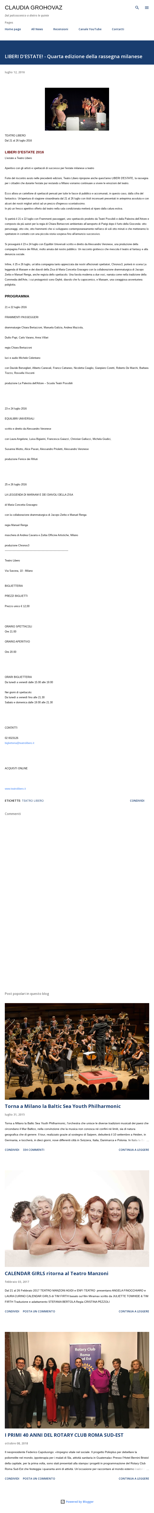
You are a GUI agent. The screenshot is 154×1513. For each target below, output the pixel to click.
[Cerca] (137, 7)
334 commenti (33, 1150)
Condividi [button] (137, 800)
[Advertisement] (77, 950)
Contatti (118, 29)
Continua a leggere (134, 1150)
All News (37, 29)
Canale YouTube (90, 29)
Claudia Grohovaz (33, 7)
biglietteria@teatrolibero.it (19, 743)
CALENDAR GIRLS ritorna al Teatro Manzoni (56, 1273)
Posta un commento (39, 1311)
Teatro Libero (33, 800)
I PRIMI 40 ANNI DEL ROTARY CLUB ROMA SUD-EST (64, 1435)
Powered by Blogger (79, 1502)
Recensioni (60, 29)
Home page (13, 29)
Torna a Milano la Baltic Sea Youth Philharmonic (63, 1106)
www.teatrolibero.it (15, 788)
